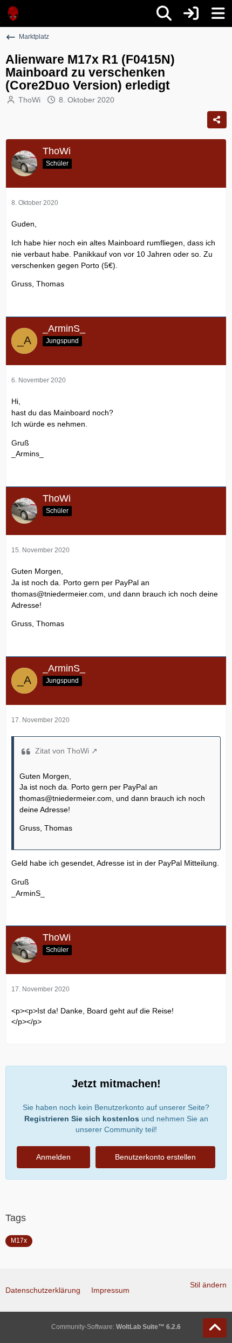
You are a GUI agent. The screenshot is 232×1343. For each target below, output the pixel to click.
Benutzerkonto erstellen (155, 1157)
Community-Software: (116, 1327)
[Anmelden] (191, 13)
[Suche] (164, 13)
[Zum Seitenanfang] (215, 1328)
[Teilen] (217, 119)
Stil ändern (208, 1284)
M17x (19, 1240)
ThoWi (29, 99)
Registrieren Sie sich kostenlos (81, 1118)
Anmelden (53, 1157)
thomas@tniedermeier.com (57, 594)
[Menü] (218, 13)
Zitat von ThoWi (62, 750)
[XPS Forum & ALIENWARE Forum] (13, 13)
